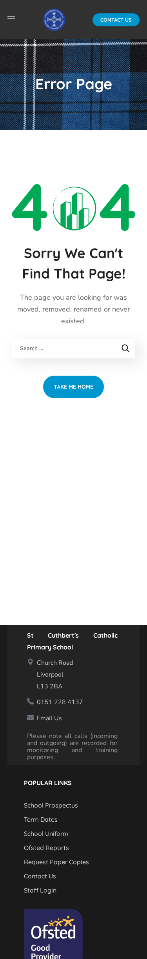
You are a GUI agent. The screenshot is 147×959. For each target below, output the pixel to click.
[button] (116, 19)
